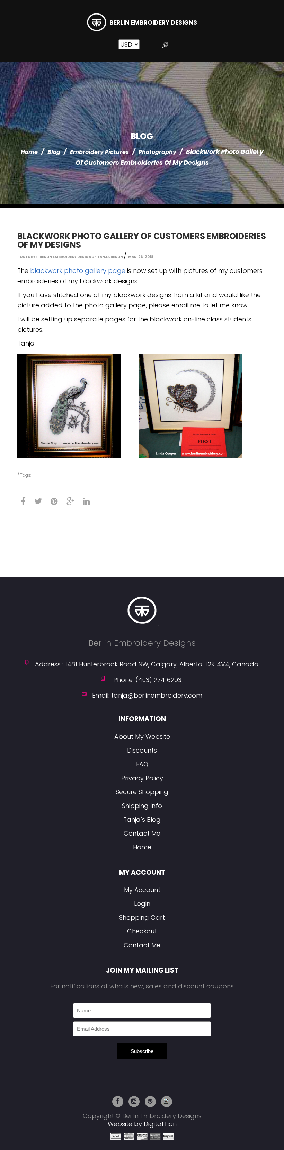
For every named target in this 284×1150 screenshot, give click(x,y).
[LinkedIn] (86, 501)
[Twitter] (38, 501)
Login (142, 903)
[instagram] (134, 1101)
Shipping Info (142, 805)
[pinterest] (150, 1101)
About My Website (142, 736)
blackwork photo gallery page (77, 270)
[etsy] (166, 1101)
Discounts (142, 750)
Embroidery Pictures (99, 152)
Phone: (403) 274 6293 (147, 679)
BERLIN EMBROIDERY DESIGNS (153, 23)
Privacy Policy (142, 778)
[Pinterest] (54, 501)
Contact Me (142, 833)
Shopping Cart (142, 917)
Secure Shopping (142, 792)
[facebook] (117, 1101)
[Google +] (70, 501)
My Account (142, 889)
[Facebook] (23, 501)
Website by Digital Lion (142, 1124)
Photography (157, 152)
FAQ (142, 764)
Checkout (142, 931)
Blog (53, 152)
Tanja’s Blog (142, 819)
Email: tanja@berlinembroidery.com (147, 695)
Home (29, 152)
